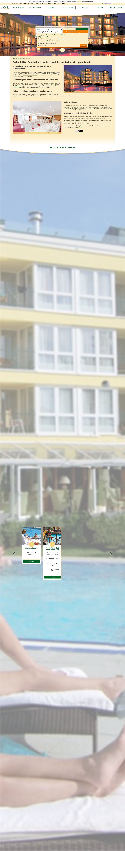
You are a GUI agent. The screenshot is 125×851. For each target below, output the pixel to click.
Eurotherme (15, 87)
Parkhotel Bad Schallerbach (18, 3)
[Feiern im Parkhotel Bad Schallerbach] (37, 117)
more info (31, 561)
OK (79, 1)
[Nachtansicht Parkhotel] (88, 78)
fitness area (51, 84)
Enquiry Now (69, 28)
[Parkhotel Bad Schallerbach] (5, 7)
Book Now (83, 45)
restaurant (69, 105)
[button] (9, 32)
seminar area (47, 96)
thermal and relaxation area (30, 75)
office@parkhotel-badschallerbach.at (48, 3)
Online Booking (82, 28)
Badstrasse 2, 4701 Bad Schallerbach (32, 3)
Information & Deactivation (88, 1)
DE (102, 3)
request (80, 127)
